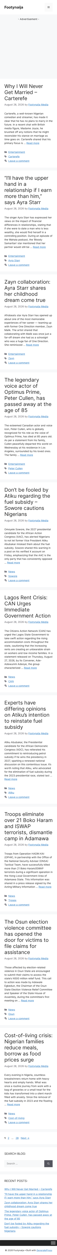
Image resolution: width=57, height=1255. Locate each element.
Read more (32, 143)
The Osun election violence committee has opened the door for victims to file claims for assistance (27, 937)
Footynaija (13, 7)
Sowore (12, 576)
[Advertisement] (28, 49)
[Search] (48, 1163)
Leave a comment (18, 160)
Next (25, 1138)
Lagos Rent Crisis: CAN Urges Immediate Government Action (27, 606)
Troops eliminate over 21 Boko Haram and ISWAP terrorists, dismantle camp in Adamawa (28, 826)
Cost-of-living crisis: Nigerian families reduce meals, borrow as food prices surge (28, 1047)
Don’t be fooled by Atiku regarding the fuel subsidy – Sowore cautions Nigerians (27, 502)
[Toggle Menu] (53, 1243)
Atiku (11, 792)
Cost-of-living (16, 1118)
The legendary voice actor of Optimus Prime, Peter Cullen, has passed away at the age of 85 (27, 395)
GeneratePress (44, 1250)
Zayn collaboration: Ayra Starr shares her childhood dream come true (27, 291)
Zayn (11, 358)
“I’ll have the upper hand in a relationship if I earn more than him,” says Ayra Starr (28, 190)
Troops (12, 900)
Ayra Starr (14, 260)
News (11, 571)
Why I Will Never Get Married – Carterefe (23, 92)
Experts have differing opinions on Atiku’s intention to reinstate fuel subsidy (26, 715)
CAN (11, 681)
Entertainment (16, 152)
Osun (11, 1014)
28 (17, 1138)
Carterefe (14, 156)
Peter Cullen (15, 468)
